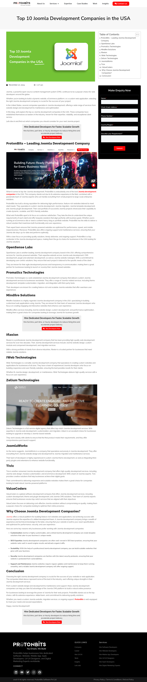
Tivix (103, 64)
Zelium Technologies (109, 58)
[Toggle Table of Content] (136, 34)
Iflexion (104, 52)
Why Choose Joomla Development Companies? (116, 71)
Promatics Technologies (111, 47)
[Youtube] (22, 672)
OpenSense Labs (108, 44)
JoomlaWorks (106, 61)
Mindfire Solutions (108, 50)
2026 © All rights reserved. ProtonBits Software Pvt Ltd (34, 680)
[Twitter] (27, 672)
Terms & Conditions (114, 680)
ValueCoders (107, 67)
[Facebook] (39, 672)
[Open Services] (58, 3)
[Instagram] (33, 672)
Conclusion (106, 76)
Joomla (9, 517)
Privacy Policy (99, 680)
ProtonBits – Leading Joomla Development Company (118, 39)
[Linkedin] (16, 672)
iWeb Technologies (109, 55)
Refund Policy (128, 680)
